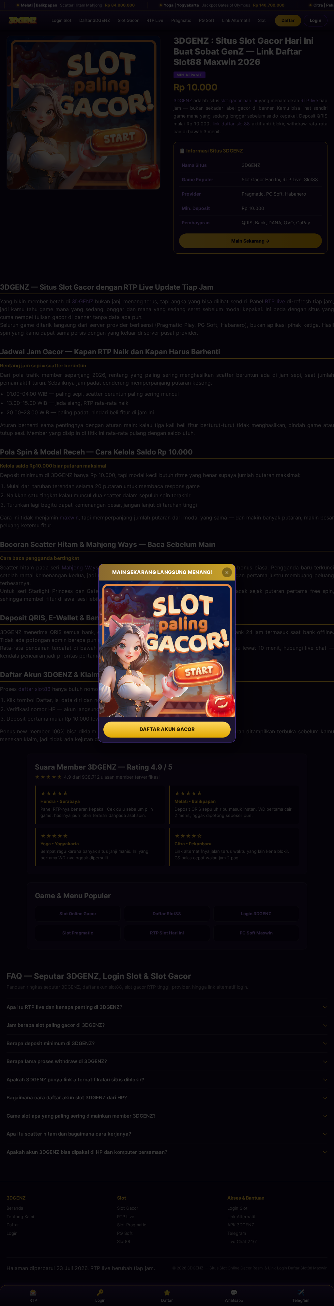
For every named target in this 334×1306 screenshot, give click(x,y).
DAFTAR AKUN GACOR (167, 729)
